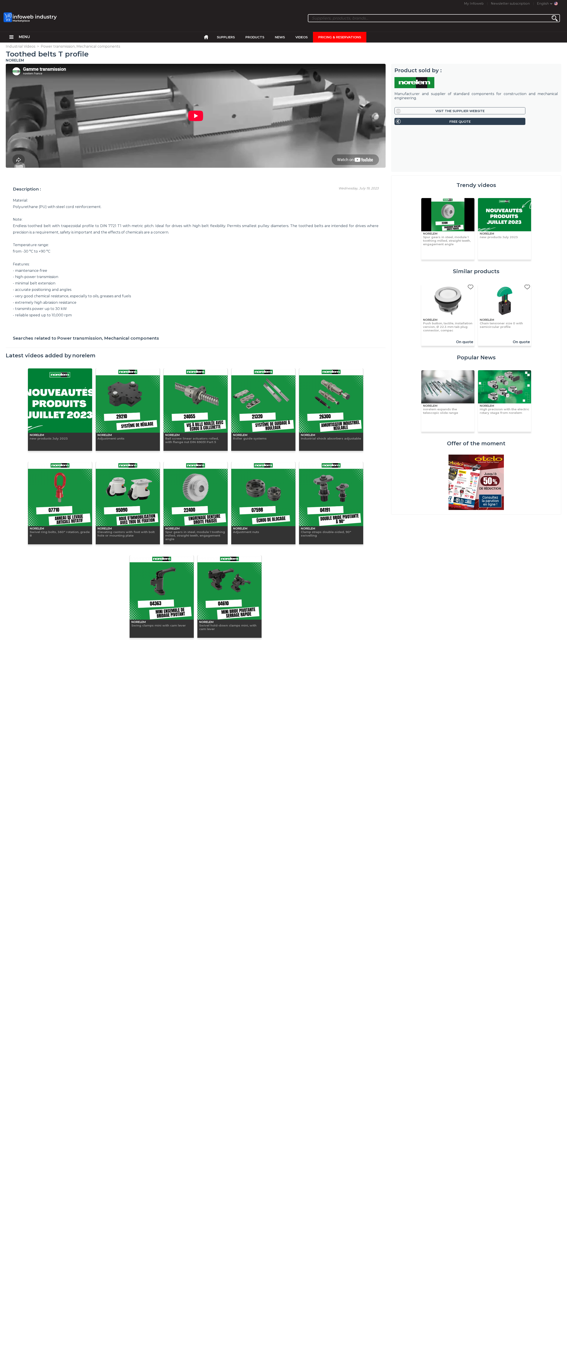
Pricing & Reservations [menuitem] (339, 37)
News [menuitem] (280, 37)
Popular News (476, 357)
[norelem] (476, 82)
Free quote (460, 122)
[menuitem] (11, 37)
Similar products (476, 271)
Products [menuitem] (254, 37)
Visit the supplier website (460, 111)
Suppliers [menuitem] (226, 37)
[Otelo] (476, 482)
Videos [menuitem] (301, 37)
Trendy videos (476, 185)
